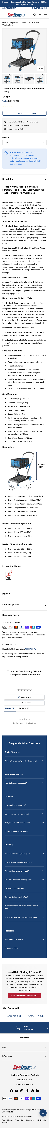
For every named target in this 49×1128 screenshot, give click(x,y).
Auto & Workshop (15, 1016)
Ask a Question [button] (25, 703)
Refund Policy (30, 1120)
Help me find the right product (24, 995)
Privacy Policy (19, 1120)
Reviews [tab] (8, 708)
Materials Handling (37, 1016)
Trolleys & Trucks (14, 22)
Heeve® (30, 1116)
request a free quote (30, 158)
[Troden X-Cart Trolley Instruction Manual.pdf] (8, 571)
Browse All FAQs (11, 948)
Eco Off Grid (14, 1116)
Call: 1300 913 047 (9, 8)
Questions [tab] (22, 708)
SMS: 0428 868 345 (39, 8)
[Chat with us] (43, 1113)
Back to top (24, 1038)
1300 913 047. (30, 649)
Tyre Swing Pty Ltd (13, 1110)
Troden (5, 101)
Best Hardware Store (28, 2)
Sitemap (4, 1122)
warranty (35, 122)
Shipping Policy (41, 1120)
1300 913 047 (28, 1029)
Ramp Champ (26, 1110)
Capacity (5, 137)
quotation (21, 129)
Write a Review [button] (25, 697)
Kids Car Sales (22, 1116)
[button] (45, 15)
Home (4, 22)
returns (26, 125)
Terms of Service (7, 1120)
